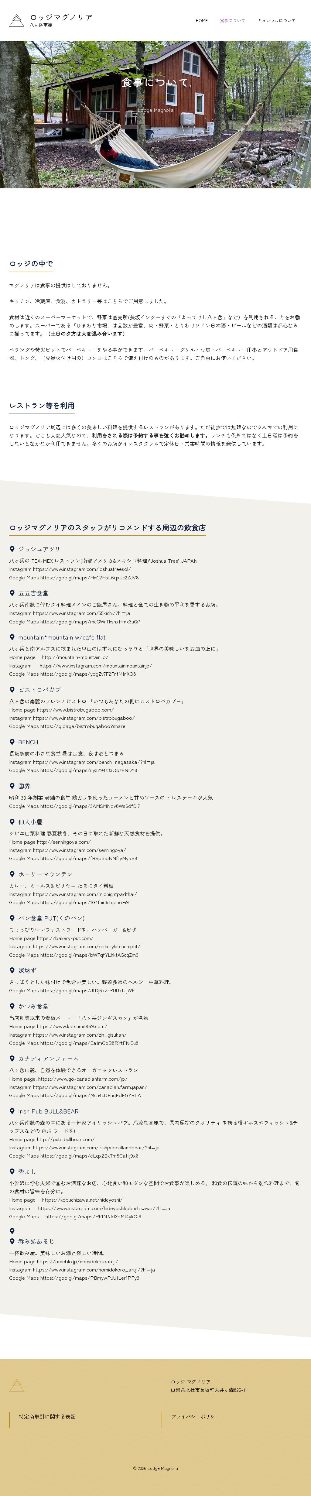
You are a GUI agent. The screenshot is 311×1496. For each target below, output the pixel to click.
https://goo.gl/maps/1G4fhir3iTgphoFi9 (84, 902)
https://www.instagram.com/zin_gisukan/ (80, 1034)
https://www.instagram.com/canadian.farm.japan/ (90, 1086)
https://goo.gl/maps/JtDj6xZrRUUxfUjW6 (87, 990)
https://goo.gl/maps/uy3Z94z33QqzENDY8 (88, 770)
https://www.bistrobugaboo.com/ (75, 709)
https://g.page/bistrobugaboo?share (82, 725)
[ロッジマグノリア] (16, 19)
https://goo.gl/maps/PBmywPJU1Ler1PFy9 (89, 1277)
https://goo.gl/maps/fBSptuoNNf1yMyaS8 (88, 858)
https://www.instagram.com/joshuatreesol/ (82, 568)
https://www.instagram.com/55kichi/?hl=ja (81, 612)
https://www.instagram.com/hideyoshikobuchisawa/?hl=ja (104, 1208)
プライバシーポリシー (195, 1416)
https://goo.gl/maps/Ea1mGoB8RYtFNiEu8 (89, 1042)
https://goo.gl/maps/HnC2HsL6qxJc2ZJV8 (89, 577)
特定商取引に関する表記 (47, 1416)
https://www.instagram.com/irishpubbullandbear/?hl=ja (96, 1147)
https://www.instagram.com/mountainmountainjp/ (96, 665)
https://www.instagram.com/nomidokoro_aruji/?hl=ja (94, 1269)
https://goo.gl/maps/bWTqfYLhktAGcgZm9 (89, 954)
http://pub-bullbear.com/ (66, 1139)
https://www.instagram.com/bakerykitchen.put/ (86, 946)
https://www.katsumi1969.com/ (72, 1026)
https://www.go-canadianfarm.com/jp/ (83, 1078)
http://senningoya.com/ (64, 841)
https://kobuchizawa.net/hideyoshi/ (82, 1199)
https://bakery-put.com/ (65, 938)
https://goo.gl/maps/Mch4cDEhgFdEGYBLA (90, 1095)
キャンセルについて (277, 20)
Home (202, 20)
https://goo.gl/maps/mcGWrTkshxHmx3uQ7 (90, 621)
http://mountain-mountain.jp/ (75, 657)
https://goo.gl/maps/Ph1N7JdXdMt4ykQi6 (93, 1216)
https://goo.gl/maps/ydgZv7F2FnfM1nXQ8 (88, 673)
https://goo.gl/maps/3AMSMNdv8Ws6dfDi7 (90, 805)
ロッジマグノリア (61, 16)
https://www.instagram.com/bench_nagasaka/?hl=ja (94, 761)
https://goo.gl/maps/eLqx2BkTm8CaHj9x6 (89, 1155)
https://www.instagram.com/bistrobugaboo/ (84, 717)
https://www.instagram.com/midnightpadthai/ (85, 893)
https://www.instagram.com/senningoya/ (79, 849)
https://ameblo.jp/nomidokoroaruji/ (77, 1261)
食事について (232, 20)
